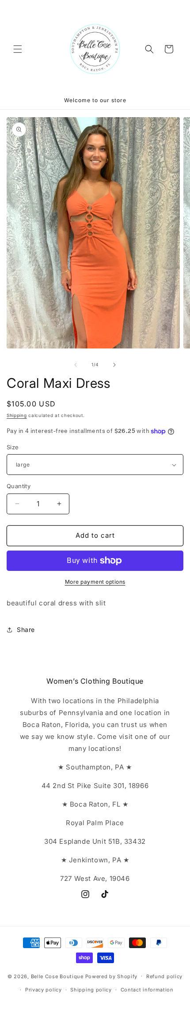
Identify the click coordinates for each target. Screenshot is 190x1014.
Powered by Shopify (111, 976)
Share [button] (26, 629)
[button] (17, 49)
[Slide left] (75, 365)
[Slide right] (114, 365)
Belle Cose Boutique (57, 976)
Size (13, 447)
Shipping (17, 415)
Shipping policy (91, 990)
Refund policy (164, 976)
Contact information (147, 990)
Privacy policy (43, 990)
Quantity (18, 486)
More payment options (95, 581)
